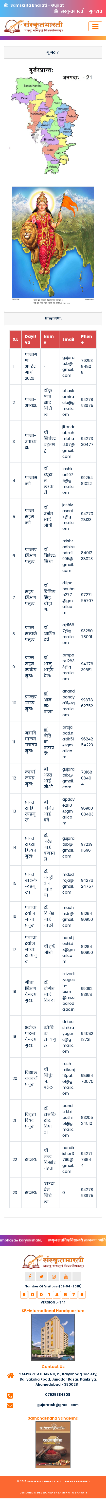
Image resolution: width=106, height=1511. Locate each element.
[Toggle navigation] (95, 26)
